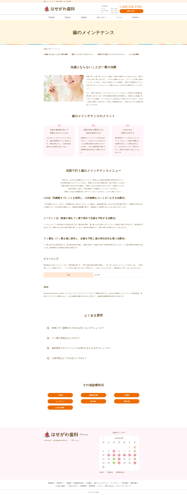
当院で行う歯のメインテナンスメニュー (111, 54)
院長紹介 (68, 17)
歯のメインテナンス (101, 483)
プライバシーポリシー (124, 486)
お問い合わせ (109, 486)
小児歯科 (127, 395)
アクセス (119, 17)
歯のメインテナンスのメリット (82, 54)
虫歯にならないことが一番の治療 (56, 54)
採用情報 (83, 486)
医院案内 (52, 17)
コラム (99, 486)
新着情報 (135, 17)
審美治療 (127, 401)
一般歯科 (60, 395)
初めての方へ (101, 17)
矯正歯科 (93, 401)
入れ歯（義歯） (60, 407)
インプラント (60, 401)
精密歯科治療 (93, 395)
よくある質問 (134, 54)
